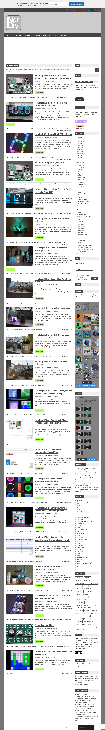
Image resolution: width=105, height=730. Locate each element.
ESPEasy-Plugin (89, 591)
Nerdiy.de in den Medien (85, 216)
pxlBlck (38, 97)
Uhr (92, 624)
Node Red (33, 273)
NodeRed (80, 145)
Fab (53, 81)
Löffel (79, 531)
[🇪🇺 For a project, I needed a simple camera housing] (87, 326)
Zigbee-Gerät (80, 567)
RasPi (79, 616)
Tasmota (80, 155)
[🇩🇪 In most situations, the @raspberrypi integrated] (78, 334)
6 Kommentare (68, 444)
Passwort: (79, 269)
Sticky (46, 157)
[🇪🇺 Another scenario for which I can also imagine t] (78, 359)
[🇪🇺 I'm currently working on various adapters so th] (78, 351)
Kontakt (63, 35)
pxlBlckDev (45, 128)
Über (50, 35)
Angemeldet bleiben (83, 275)
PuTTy (86, 610)
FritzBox (80, 151)
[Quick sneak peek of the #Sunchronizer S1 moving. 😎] (87, 359)
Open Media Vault (82, 539)
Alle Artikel (81, 141)
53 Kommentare (67, 303)
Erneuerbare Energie (26, 213)
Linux (90, 599)
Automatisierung (92, 583)
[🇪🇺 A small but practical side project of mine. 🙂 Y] (95, 351)
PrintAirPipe (82, 228)
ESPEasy (80, 147)
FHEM (80, 149)
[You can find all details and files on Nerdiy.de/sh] (95, 376)
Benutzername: (80, 263)
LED (84, 599)
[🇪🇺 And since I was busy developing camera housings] (78, 326)
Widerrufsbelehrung (85, 247)
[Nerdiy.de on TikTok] (77, 10)
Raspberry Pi (40, 619)
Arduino (17, 128)
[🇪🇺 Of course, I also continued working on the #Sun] (95, 326)
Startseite (8, 35)
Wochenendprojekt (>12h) (63, 128)
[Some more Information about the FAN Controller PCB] (95, 359)
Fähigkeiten (81, 182)
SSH (78, 624)
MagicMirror (81, 153)
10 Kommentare (67, 356)
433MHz (87, 577)
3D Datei (81, 224)
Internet (87, 597)
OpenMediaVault (81, 607)
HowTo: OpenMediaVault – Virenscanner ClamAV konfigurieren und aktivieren (85, 696)
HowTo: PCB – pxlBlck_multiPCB (49, 162)
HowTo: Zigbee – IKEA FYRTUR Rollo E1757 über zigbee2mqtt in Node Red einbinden (86, 489)
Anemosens (82, 226)
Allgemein (17, 646)
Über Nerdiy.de (82, 214)
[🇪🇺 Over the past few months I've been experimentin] (78, 317)
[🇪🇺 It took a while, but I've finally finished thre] (87, 342)
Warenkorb (81, 237)
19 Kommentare (67, 329)
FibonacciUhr (86, 594)
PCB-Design (34, 128)
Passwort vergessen (81, 279)
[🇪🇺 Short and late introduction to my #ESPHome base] (87, 376)
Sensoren (79, 618)
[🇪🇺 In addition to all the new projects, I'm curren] (87, 351)
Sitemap (96, 728)
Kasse (80, 239)
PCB (89, 607)
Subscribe (79, 99)
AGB (79, 243)
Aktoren (79, 580)
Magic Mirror (80, 533)
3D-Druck (11, 97)
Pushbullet (79, 610)
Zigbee (80, 157)
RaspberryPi (81, 165)
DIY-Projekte (29, 35)
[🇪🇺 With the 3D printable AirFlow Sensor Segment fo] (78, 376)
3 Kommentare (68, 590)
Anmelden (94, 278)
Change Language (76, 4)
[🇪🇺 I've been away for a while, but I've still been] (87, 334)
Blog (44, 35)
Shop (56, 35)
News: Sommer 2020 (44, 625)
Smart (79, 621)
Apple (78, 506)
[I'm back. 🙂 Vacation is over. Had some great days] (95, 342)
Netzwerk (79, 605)
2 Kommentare (68, 414)
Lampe (78, 599)
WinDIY (81, 180)
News (38, 213)
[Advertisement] (52, 49)
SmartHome (18, 35)
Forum (38, 35)
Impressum (74, 728)
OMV (95, 605)
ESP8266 (79, 588)
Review (79, 549)
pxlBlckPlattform (81, 613)
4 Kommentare (68, 273)
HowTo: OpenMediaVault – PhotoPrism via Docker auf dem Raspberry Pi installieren (84, 484)
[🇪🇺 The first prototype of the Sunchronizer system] (95, 367)
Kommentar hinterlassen (65, 97)
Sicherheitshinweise (51, 728)
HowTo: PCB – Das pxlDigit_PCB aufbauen (53, 134)
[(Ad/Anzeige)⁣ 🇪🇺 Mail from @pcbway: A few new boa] (78, 367)
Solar (78, 553)
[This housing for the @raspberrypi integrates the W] (95, 334)
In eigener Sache (41, 646)
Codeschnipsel (82, 184)
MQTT (87, 602)
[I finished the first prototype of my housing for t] (78, 342)
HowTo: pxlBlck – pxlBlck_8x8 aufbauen (52, 308)
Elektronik (27, 97)
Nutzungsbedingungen (86, 245)
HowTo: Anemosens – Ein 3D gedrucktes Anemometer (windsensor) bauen (86, 718)
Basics (79, 510)
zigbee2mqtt (83, 160)
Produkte (80, 222)
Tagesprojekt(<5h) (53, 157)
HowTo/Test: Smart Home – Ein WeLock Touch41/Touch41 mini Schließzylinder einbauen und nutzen (86, 478)
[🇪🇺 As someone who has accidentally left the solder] (87, 317)
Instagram (81, 167)
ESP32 (87, 586)
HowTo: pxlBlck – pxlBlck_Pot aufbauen (52, 335)
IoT (93, 597)
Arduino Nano (80, 583)
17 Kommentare (67, 385)
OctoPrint (82, 178)
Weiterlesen (39, 93)
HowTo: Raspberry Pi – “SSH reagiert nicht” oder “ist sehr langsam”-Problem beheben (85, 706)
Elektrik (22, 646)
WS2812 (86, 627)
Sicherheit (87, 618)
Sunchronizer (83, 234)
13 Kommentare (67, 244)
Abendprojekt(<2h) (19, 97)
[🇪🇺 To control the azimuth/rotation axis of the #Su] (95, 317)
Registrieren (81, 241)
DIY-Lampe (82, 176)
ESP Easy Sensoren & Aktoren (28, 242)
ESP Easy (33, 97)
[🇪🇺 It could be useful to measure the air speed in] (87, 367)
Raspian (86, 616)
